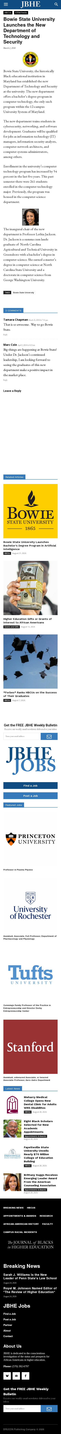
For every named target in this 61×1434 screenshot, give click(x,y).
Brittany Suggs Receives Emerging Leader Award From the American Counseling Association (41, 1180)
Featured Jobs (13, 805)
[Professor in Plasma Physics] (30, 839)
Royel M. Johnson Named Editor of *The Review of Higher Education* (30, 1290)
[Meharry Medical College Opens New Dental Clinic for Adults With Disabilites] (12, 1104)
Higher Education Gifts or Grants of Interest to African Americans (27, 620)
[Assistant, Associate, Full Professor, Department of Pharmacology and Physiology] (30, 905)
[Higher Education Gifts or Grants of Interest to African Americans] (30, 588)
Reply (5, 334)
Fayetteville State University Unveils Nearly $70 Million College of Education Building (38, 1154)
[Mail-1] (16, 1376)
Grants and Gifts (11, 627)
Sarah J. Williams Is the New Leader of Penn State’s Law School (30, 1276)
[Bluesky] (7, 1376)
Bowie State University (23, 292)
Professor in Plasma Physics (18, 870)
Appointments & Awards (35, 1136)
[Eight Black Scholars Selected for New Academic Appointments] (12, 1129)
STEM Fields (21, 12)
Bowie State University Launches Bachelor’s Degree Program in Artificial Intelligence (29, 545)
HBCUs (7, 12)
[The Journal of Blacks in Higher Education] (30, 5)
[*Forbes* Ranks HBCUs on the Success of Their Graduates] (30, 661)
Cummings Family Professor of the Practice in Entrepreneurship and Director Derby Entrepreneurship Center (27, 1008)
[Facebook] (25, 1376)
